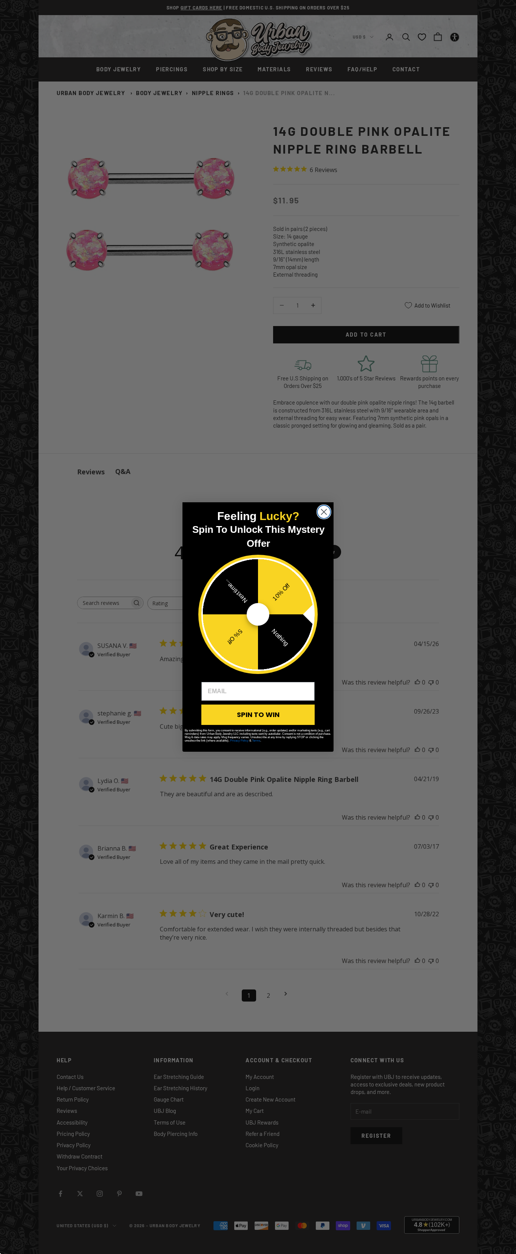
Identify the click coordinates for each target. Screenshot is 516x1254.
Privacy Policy (239, 740)
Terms (256, 740)
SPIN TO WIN (258, 714)
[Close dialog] (324, 512)
